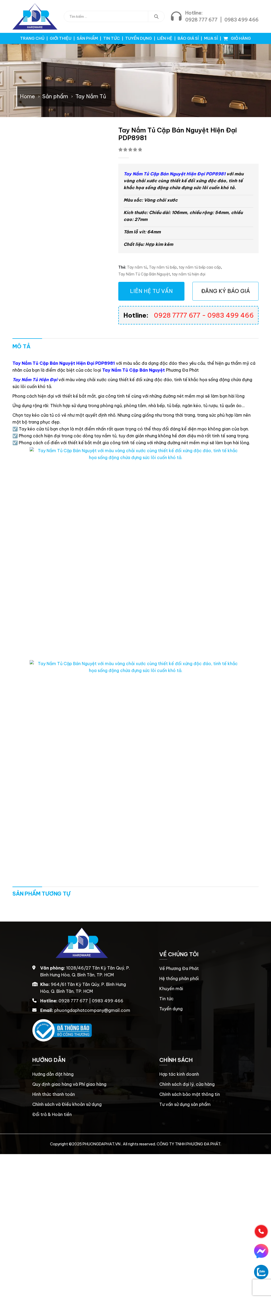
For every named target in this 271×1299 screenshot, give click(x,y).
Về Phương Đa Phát (179, 968)
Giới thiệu (60, 38)
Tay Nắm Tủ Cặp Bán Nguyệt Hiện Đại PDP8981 (174, 173)
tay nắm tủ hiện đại (188, 274)
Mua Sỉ (211, 38)
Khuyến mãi (171, 988)
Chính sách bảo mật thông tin (189, 1094)
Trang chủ (32, 38)
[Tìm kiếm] (156, 16)
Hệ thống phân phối (179, 978)
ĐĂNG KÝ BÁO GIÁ (225, 291)
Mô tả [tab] (21, 346)
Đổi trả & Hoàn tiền (52, 1114)
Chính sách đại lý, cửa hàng (187, 1084)
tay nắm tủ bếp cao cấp (200, 267)
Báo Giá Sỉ (188, 38)
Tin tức (111, 38)
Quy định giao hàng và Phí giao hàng (69, 1084)
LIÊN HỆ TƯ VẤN (151, 291)
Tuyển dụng (138, 38)
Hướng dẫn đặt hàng (53, 1074)
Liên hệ (164, 38)
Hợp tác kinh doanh (179, 1074)
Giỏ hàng (240, 38)
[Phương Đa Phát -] (34, 16)
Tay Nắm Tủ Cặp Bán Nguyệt (144, 274)
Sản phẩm (87, 38)
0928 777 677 (201, 20)
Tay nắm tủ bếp (163, 267)
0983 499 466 (241, 20)
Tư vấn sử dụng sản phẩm (185, 1104)
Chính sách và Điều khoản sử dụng (67, 1104)
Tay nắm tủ (137, 267)
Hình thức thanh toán (53, 1094)
